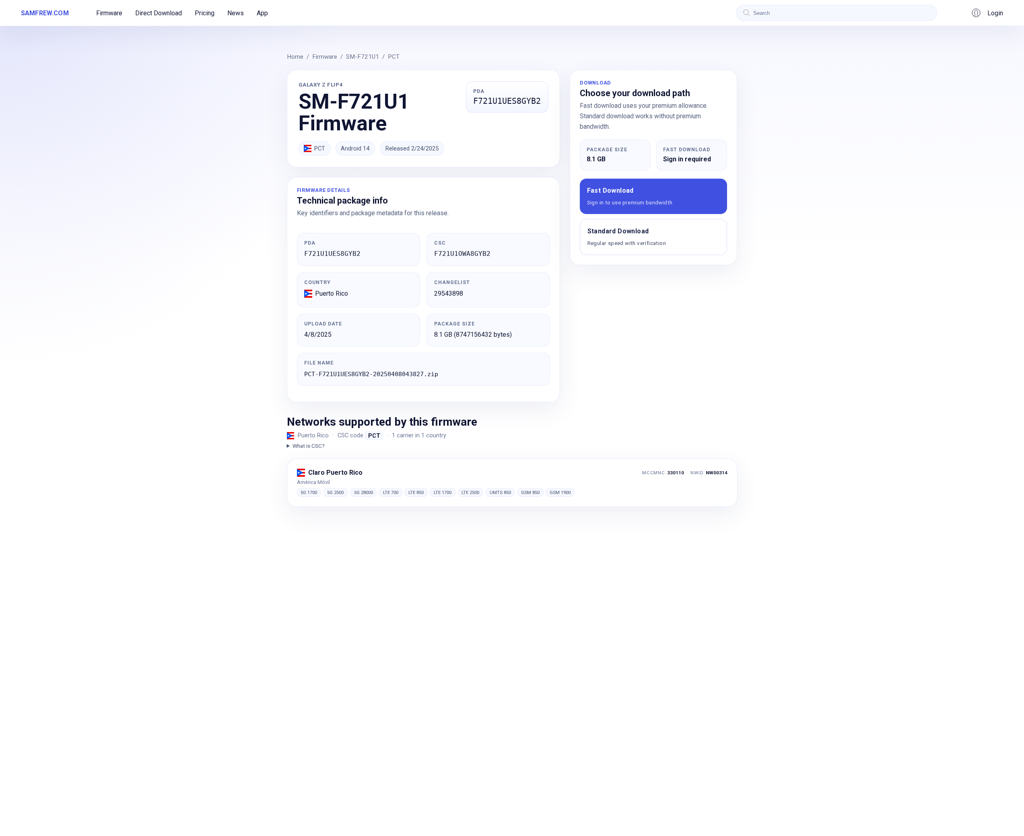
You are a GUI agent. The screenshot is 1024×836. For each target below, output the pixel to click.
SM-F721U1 (362, 56)
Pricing (204, 13)
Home (295, 56)
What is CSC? (309, 446)
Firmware (109, 13)
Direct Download (158, 13)
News (235, 13)
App (262, 13)
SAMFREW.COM (45, 13)
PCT (394, 56)
